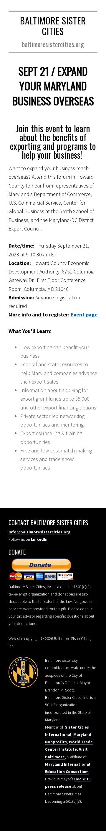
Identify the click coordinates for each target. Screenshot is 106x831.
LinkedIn (39, 539)
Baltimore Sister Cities (53, 26)
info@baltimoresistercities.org (40, 532)
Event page (84, 314)
